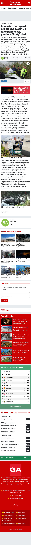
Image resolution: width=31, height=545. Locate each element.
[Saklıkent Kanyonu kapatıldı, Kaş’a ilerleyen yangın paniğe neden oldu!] (8, 238)
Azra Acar (13, 221)
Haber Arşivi (21, 523)
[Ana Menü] (2, 3)
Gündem (22, 8)
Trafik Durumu (21, 515)
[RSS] (17, 505)
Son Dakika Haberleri (9, 523)
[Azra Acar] (5, 222)
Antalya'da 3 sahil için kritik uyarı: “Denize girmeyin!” (22, 276)
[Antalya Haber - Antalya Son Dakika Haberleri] (15, 3)
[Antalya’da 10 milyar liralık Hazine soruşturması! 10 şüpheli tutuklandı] (23, 238)
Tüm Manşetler (22, 518)
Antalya (3, 8)
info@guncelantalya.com (16, 498)
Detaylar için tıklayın (15, 406)
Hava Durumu (21, 512)
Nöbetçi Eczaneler (9, 512)
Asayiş (28, 8)
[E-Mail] (11, 225)
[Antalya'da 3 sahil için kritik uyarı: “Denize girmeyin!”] (23, 269)
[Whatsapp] (14, 505)
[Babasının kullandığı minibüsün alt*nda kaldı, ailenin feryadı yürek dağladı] (8, 253)
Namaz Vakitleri (8, 515)
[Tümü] (29, 310)
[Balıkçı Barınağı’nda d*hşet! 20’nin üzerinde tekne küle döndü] (23, 253)
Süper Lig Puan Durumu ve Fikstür (7, 519)
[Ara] (29, 3)
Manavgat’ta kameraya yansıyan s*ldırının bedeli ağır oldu (8, 276)
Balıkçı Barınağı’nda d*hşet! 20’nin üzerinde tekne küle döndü (23, 260)
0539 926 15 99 (16, 495)
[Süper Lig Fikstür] (29, 412)
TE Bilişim (19, 529)
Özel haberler (12, 8)
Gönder (4, 300)
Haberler (3, 23)
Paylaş (4, 80)
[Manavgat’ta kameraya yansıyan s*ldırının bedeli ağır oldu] (8, 269)
